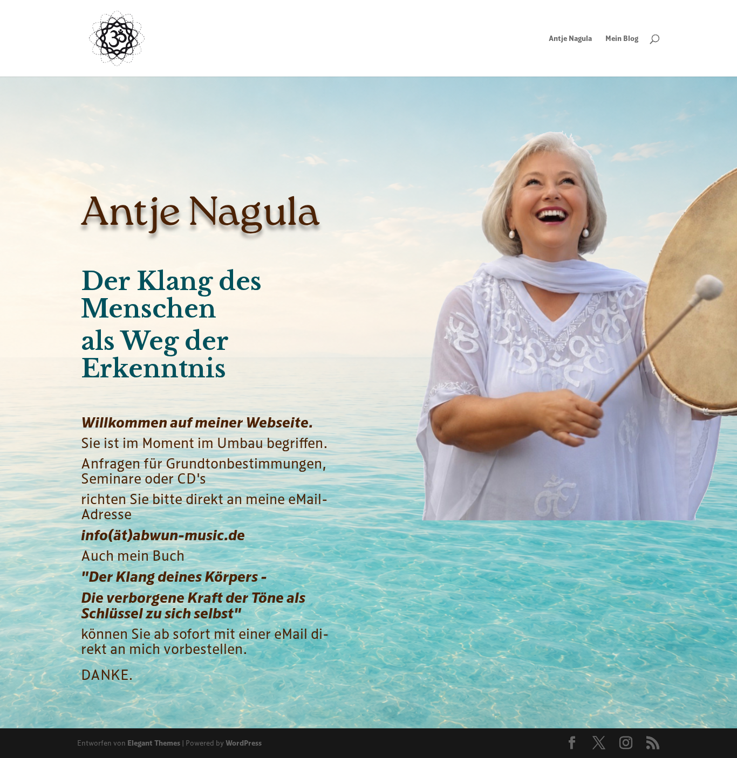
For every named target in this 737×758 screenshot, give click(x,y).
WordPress (244, 742)
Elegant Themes (153, 742)
